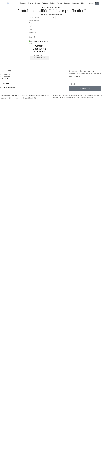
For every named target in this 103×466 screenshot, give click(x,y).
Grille (30, 23)
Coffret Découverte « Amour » (39, 48)
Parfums (45, 3)
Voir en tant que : (34, 20)
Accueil (43, 7)
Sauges (37, 3)
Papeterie (75, 3)
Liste (30, 25)
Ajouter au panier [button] (39, 58)
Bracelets (67, 3)
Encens (30, 3)
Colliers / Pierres (56, 3)
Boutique (50, 7)
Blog (82, 3)
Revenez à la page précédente (51, 14)
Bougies (23, 3)
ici (16, 95)
